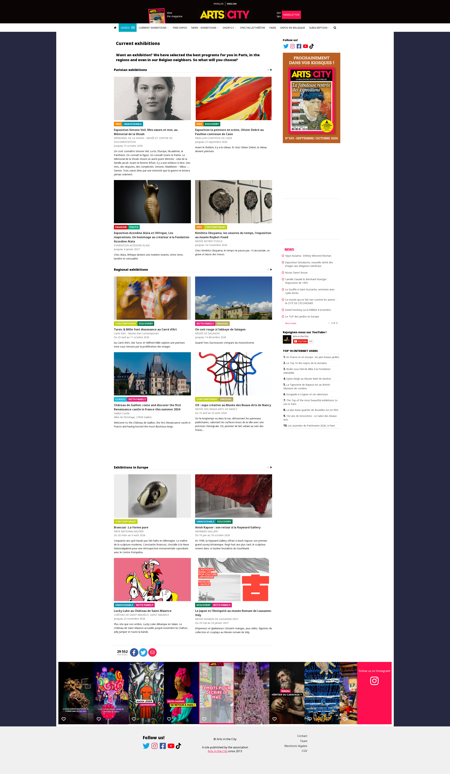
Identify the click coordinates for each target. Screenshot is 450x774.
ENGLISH (232, 3)
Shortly (228, 27)
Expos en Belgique (292, 27)
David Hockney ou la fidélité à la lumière (308, 309)
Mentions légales (295, 746)
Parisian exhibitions (130, 70)
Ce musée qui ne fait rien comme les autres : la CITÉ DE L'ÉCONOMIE (310, 301)
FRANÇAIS (219, 3)
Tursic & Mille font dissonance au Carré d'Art (145, 329)
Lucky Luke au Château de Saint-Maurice (143, 611)
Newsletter (291, 14)
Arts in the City (217, 751)
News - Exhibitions (203, 27)
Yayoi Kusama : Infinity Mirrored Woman (308, 255)
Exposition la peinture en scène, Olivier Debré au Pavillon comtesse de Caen (229, 132)
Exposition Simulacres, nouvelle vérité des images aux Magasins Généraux (309, 264)
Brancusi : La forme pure (131, 527)
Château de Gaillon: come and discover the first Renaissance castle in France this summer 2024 (147, 407)
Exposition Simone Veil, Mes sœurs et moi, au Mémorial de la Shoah (146, 132)
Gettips (279, 14)
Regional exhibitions (131, 269)
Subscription (318, 27)
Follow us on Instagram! (374, 671)
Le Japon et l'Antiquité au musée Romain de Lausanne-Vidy (233, 613)
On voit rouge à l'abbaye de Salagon (220, 329)
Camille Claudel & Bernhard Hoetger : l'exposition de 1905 (306, 281)
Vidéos (125, 27)
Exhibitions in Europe (131, 467)
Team (303, 741)
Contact (302, 736)
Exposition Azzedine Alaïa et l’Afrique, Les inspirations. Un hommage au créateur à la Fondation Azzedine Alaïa (151, 237)
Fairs (272, 27)
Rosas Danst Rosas (296, 272)
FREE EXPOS (180, 27)
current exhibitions (152, 27)
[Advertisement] (311, 170)
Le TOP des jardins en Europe (302, 316)
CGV (304, 751)
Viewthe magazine (174, 14)
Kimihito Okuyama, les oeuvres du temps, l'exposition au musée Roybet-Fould (233, 235)
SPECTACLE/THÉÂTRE (252, 27)
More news (290, 323)
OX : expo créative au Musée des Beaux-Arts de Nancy (233, 405)
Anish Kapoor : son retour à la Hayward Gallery (228, 527)
